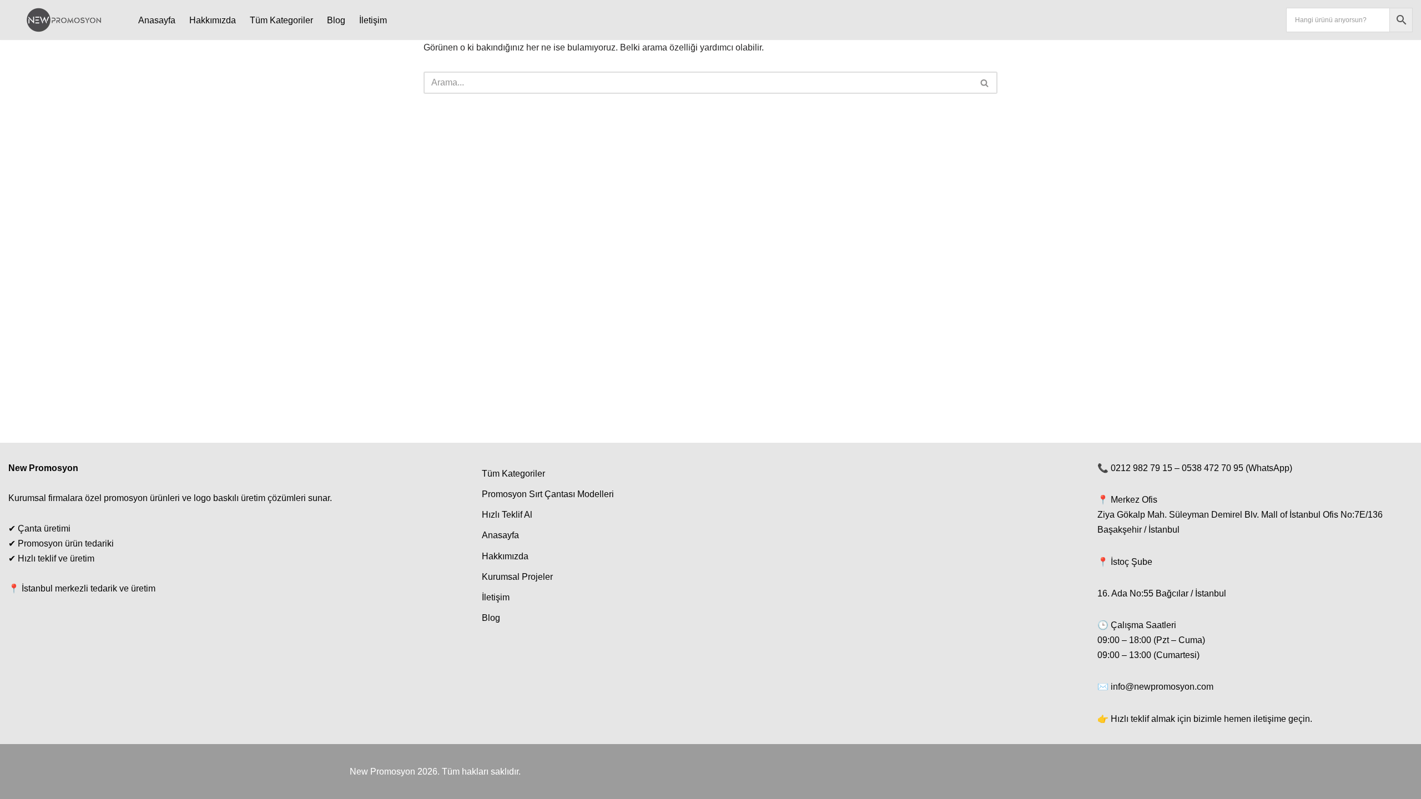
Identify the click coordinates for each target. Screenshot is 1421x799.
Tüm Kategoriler (281, 20)
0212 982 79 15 (1141, 468)
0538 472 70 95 (1212, 468)
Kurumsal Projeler (517, 576)
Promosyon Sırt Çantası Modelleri (548, 494)
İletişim (373, 20)
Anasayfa (156, 20)
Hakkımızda (212, 20)
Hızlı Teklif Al (507, 514)
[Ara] (984, 83)
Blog (336, 20)
